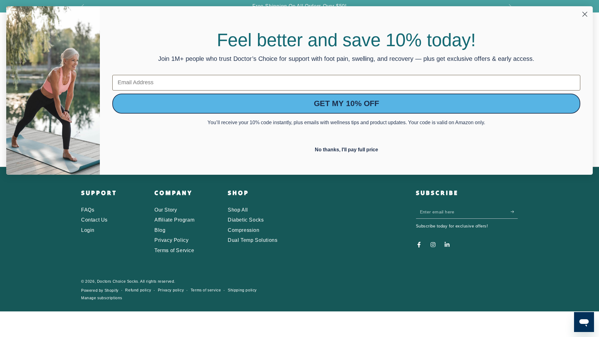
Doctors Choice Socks (117, 281)
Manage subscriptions (101, 298)
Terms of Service (174, 250)
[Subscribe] (514, 211)
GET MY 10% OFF (346, 103)
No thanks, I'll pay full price (346, 148)
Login (88, 230)
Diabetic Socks (246, 219)
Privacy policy (171, 290)
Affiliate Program (174, 219)
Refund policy (138, 290)
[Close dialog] (584, 14)
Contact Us (94, 219)
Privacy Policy (171, 240)
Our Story (165, 209)
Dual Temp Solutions (252, 240)
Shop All (238, 209)
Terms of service (206, 290)
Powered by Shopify (100, 290)
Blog (159, 230)
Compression (244, 230)
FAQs (87, 209)
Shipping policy (242, 290)
